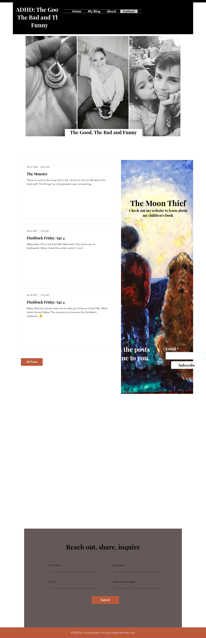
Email (171, 349)
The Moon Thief (158, 203)
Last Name (118, 565)
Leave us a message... (124, 581)
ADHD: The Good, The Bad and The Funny (39, 17)
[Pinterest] (189, 11)
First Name (55, 565)
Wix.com (130, 632)
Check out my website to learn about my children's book (158, 213)
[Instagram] (176, 11)
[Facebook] (169, 11)
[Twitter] (182, 11)
